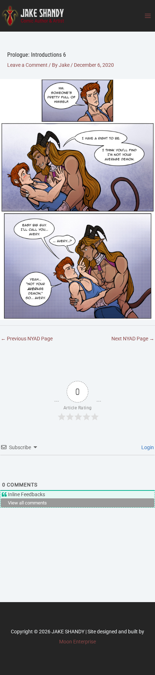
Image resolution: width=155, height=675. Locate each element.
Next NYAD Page (132, 338)
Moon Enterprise (77, 641)
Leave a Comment (27, 65)
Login (147, 447)
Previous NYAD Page (27, 338)
